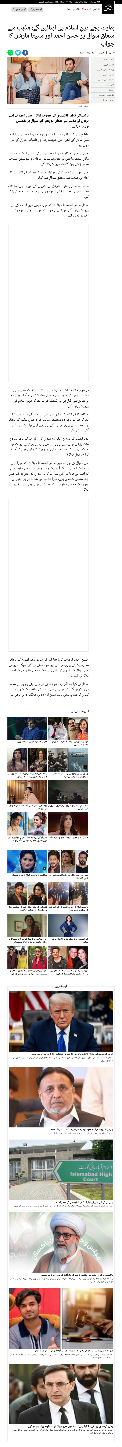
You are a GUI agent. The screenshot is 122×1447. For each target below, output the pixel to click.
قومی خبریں (108, 65)
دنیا (69, 9)
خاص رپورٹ (108, 100)
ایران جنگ (86, 9)
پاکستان (76, 9)
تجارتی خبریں (108, 75)
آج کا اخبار (37, 10)
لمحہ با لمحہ (108, 60)
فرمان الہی (92, 2)
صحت (111, 90)
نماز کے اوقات (79, 2)
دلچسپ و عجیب (106, 95)
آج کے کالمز (20, 10)
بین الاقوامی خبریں (105, 70)
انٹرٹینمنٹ (101, 53)
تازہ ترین (96, 9)
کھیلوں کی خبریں (106, 80)
